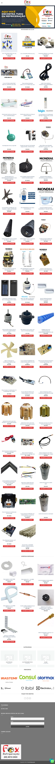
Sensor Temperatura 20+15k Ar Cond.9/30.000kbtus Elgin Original (46, 453)
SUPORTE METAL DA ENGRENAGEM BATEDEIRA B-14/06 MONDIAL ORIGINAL (9, 178)
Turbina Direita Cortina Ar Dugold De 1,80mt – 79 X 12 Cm (27, 239)
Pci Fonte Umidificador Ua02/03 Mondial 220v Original (9, 269)
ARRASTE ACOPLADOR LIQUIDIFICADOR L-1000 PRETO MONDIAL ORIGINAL (46, 608)
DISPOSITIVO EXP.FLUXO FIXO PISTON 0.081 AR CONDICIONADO (27, 423)
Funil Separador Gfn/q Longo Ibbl (9, 145)
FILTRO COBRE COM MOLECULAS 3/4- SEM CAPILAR (27, 606)
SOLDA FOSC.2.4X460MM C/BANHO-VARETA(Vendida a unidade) (27, 546)
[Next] (52, 689)
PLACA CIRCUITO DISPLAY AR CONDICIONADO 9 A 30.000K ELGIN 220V (27, 393)
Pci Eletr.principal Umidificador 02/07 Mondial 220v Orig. (46, 239)
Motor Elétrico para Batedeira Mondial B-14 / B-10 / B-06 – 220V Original (46, 147)
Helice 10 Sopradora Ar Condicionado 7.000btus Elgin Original (9, 362)
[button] (2, 2)
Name (12, 716)
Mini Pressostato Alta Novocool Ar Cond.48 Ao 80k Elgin (9, 452)
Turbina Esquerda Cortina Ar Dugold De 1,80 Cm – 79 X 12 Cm (9, 239)
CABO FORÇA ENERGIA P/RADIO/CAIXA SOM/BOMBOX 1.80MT (46, 84)
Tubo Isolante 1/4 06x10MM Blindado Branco (9, 580)
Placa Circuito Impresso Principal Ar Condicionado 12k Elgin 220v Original (45, 362)
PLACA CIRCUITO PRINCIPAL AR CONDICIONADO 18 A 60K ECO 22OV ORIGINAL (27, 515)
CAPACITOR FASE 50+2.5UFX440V (46, 513)
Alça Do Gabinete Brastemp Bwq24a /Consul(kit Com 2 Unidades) (46, 300)
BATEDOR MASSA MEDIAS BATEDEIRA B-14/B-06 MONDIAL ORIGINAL (46, 178)
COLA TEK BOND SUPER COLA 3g (27, 53)
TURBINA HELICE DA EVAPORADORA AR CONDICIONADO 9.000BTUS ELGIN (45, 331)
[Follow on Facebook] (25, 698)
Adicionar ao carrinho (9, 58)
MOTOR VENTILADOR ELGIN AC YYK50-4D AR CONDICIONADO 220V (9, 331)
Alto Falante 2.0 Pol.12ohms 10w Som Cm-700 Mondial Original (27, 330)
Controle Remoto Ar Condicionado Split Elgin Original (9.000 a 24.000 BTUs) (46, 115)
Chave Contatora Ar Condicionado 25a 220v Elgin (9, 513)
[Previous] (3, 689)
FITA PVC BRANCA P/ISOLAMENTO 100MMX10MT (45, 581)
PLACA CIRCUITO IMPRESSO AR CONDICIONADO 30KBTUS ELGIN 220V (27, 362)
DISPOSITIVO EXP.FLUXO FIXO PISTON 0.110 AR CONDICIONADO (9, 422)
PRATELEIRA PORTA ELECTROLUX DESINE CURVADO (27, 115)
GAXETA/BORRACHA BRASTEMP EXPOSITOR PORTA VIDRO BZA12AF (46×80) (9, 482)
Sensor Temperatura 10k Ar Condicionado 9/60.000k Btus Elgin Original (45, 393)
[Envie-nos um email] (30, 698)
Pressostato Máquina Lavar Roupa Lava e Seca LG (45, 54)
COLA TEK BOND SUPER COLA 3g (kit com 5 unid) (9, 54)
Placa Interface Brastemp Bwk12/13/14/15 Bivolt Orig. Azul (27, 84)
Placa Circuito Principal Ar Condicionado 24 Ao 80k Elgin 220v (27, 453)
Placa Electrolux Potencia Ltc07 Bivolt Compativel (9, 541)
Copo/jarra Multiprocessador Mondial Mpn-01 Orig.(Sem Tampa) (45, 208)
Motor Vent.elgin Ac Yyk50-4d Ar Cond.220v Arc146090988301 (27, 299)
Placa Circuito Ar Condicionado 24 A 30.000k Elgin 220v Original (9, 391)
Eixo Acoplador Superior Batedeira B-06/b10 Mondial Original (27, 177)
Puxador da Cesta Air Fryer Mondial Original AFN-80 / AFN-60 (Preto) (27, 146)
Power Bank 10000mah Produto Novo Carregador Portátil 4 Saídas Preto (9, 300)
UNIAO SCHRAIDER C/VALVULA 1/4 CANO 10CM (45, 633)
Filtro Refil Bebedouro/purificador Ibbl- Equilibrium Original (27, 269)
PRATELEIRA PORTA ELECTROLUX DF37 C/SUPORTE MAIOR (9, 115)
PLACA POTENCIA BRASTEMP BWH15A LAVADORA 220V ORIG (9, 84)
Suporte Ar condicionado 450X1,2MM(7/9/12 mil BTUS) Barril (9, 637)
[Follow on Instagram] (27, 698)
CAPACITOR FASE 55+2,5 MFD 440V (46, 483)
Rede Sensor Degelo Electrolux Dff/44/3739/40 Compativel (27, 483)
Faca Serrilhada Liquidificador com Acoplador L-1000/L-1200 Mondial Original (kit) (9, 209)
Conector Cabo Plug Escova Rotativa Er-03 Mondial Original (45, 269)
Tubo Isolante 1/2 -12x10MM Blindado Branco (9, 606)
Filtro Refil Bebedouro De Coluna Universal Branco (27, 208)
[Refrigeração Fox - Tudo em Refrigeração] (27, 3)
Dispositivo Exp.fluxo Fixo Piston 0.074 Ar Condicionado (46, 423)
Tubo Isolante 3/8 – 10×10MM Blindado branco (27, 580)
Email (12, 721)
